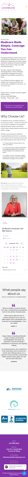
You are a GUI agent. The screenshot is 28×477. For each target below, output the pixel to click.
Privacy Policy (14, 461)
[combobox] (14, 269)
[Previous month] (6, 243)
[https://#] (14, 419)
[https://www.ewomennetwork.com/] (14, 405)
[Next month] (21, 243)
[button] (26, 7)
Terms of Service (14, 463)
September (12, 243)
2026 (17, 243)
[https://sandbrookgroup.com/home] (8, 7)
